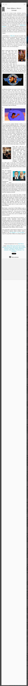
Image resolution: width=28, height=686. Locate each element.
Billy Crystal (12, 245)
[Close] (24, 4)
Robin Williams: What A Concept (14, 9)
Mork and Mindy (22, 247)
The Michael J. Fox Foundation (17, 232)
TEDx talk (12, 35)
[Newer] (3, 4)
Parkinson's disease (14, 248)
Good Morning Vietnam (7, 247)
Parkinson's (6, 248)
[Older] (6, 4)
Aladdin (8, 245)
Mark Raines (21, 243)
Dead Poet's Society (20, 245)
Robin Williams (12, 250)
